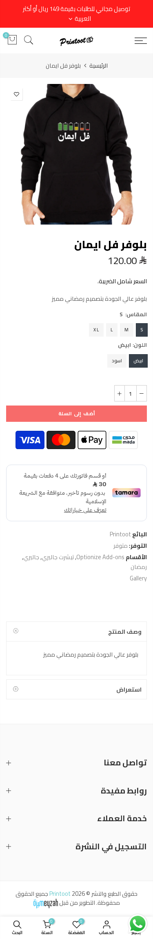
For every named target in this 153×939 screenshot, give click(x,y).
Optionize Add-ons (100, 557)
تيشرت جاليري (58, 557)
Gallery (138, 578)
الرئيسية (98, 66)
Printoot (120, 534)
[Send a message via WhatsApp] (137, 924)
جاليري (31, 557)
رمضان (139, 566)
